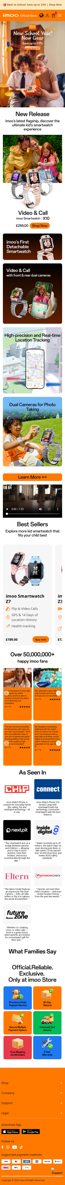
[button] (6, 693)
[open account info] (47, 15)
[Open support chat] (57, 1173)
